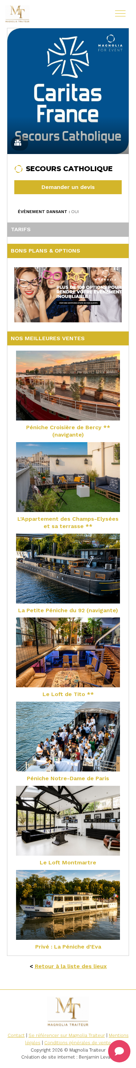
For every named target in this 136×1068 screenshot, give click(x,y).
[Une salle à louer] (38, 14)
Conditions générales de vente (77, 1042)
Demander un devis (68, 187)
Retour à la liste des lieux (71, 966)
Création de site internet (48, 1057)
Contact (16, 1035)
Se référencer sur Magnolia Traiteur (67, 1035)
